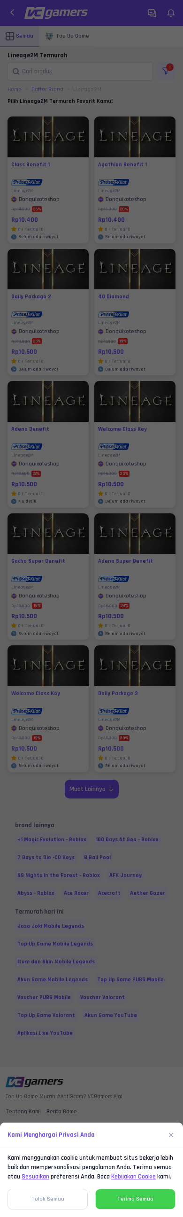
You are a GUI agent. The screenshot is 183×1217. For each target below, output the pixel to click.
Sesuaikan (35, 1176)
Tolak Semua (47, 1198)
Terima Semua (135, 1198)
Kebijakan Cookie (133, 1176)
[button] (91, 608)
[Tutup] (171, 1135)
